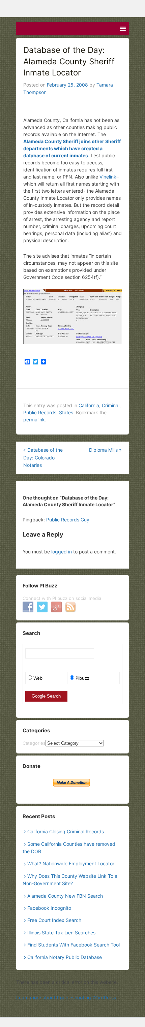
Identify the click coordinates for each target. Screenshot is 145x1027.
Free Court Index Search (54, 920)
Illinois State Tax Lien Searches (61, 932)
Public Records (39, 412)
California (89, 405)
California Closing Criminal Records (65, 831)
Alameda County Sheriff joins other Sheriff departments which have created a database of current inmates (72, 148)
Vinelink (107, 177)
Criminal (110, 405)
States (66, 412)
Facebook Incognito (49, 908)
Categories (34, 743)
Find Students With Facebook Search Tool (73, 945)
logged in (61, 551)
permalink (34, 419)
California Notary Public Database (64, 957)
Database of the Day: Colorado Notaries (43, 457)
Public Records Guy (67, 519)
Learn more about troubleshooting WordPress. (66, 997)
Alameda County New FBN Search (65, 896)
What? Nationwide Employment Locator (70, 863)
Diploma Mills (105, 450)
